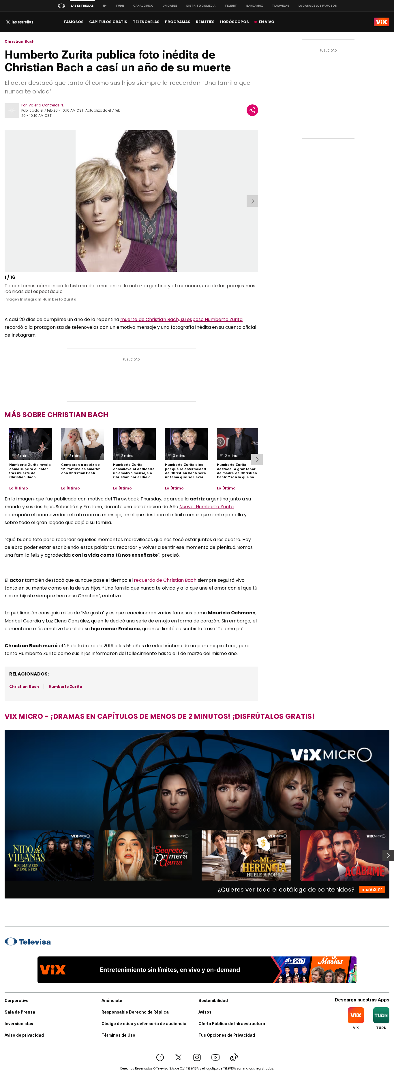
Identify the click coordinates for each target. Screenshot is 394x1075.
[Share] (252, 110)
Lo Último (18, 488)
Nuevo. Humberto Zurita (206, 506)
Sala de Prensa (20, 1012)
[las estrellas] (19, 22)
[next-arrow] (252, 201)
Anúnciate (112, 1000)
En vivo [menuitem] (266, 21)
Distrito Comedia (200, 5)
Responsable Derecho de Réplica (135, 1012)
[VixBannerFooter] (197, 969)
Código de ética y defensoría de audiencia (144, 1023)
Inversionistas (19, 1023)
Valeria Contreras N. (46, 105)
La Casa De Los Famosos (318, 5)
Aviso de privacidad (24, 1035)
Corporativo (17, 1000)
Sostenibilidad (213, 1000)
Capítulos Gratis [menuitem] (108, 21)
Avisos (204, 1012)
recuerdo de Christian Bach (165, 580)
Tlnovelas (280, 5)
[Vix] (381, 22)
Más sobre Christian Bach (56, 414)
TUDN (120, 5)
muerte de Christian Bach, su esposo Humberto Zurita (181, 319)
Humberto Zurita (65, 686)
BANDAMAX (254, 5)
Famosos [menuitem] (74, 21)
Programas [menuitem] (177, 21)
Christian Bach (20, 41)
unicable (170, 5)
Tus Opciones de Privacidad (226, 1035)
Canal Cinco (143, 5)
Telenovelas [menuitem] (146, 21)
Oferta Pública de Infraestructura (231, 1023)
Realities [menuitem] (205, 21)
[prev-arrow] (6, 201)
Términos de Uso (118, 1035)
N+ (104, 5)
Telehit (231, 5)
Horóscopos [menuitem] (234, 21)
